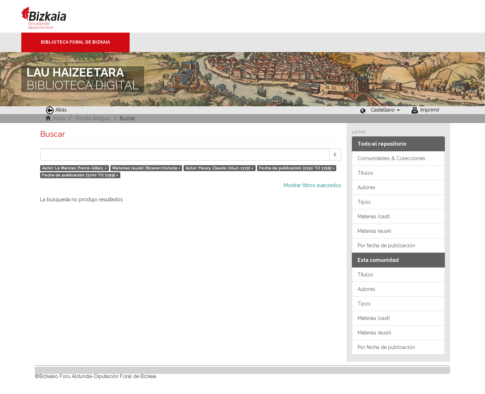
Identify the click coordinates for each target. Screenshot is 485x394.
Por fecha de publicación (386, 245)
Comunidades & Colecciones (391, 158)
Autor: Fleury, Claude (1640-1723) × (219, 168)
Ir (335, 154)
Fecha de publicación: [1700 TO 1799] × (80, 175)
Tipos (364, 202)
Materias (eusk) (374, 231)
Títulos (365, 173)
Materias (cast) (374, 216)
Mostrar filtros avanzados (312, 185)
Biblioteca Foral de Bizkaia (75, 42)
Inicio (59, 118)
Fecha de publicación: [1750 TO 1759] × (296, 168)
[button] (385, 109)
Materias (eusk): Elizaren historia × (146, 168)
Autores (366, 187)
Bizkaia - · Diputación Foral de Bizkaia (51, 16)
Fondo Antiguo (93, 118)
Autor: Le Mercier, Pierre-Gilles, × (74, 168)
